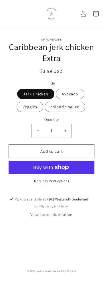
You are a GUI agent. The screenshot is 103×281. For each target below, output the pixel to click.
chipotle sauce (65, 106)
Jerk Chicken (35, 94)
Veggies (30, 106)
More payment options (51, 181)
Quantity (51, 119)
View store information (51, 214)
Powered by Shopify (64, 270)
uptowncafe (44, 270)
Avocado (70, 94)
